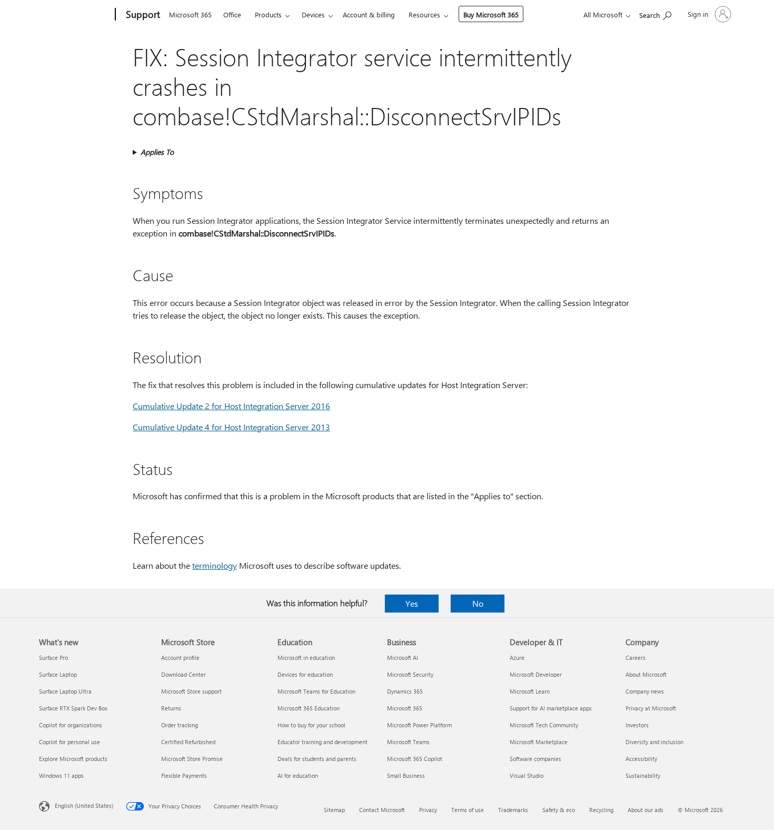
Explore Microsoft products (73, 759)
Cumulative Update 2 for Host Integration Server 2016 (231, 405)
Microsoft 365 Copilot (414, 759)
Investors (637, 725)
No (477, 603)
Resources (424, 14)
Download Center (183, 674)
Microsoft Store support (191, 691)
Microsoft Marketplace (539, 742)
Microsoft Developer (536, 674)
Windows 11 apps (61, 775)
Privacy (428, 810)
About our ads (645, 810)
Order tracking (179, 725)
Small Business (406, 775)
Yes (411, 603)
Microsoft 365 (190, 14)
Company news (645, 691)
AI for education (297, 775)
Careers (636, 657)
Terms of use (467, 810)
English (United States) (84, 805)
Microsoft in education (306, 657)
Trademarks (513, 810)
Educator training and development (322, 742)
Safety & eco (558, 810)
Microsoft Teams (408, 742)
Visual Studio (526, 775)
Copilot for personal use (69, 742)
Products (268, 14)
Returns (171, 708)
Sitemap (334, 810)
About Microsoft (646, 674)
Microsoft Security (410, 674)
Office (232, 14)
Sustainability (643, 775)
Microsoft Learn (530, 691)
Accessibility (641, 759)
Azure (517, 657)
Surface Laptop (58, 674)
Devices (313, 14)
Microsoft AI (402, 657)
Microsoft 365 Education (308, 708)
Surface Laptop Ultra (65, 691)
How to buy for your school (311, 725)
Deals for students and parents (316, 759)
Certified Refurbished (188, 742)
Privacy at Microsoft (651, 708)
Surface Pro (53, 657)
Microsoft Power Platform (419, 725)
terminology (214, 565)
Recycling (601, 810)
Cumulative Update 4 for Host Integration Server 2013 (231, 426)
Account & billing (369, 14)
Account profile (180, 657)
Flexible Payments (184, 775)
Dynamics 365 (405, 691)
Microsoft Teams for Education (316, 691)
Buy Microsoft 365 (491, 14)
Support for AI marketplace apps (551, 708)
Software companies (535, 759)
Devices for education (305, 674)
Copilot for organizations (70, 725)
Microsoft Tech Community (544, 725)
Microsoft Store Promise (192, 759)
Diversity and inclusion (654, 742)
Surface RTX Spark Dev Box (73, 708)
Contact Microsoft (382, 810)
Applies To (157, 152)
